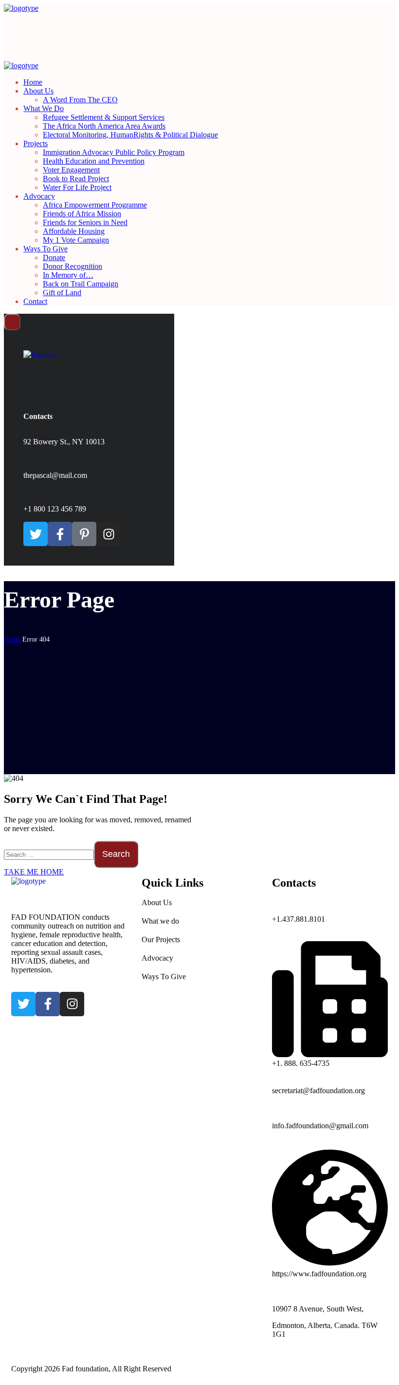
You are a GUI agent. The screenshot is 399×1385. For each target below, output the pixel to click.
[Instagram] (108, 534)
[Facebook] (60, 534)
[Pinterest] (84, 534)
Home (12, 639)
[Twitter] (35, 534)
